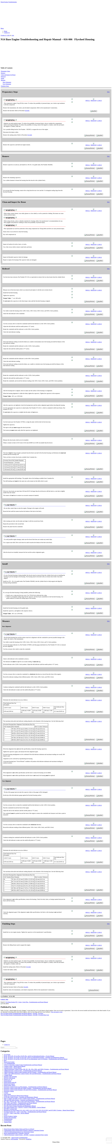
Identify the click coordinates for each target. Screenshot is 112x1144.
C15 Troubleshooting (9, 1063)
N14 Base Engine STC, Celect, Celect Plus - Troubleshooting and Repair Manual (27, 1002)
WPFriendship (14, 1139)
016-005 (27, 110)
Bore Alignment (7, 82)
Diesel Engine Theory (9, 1085)
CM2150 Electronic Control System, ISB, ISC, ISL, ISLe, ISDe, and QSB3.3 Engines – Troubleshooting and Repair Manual (36, 1069)
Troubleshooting (8, 1119)
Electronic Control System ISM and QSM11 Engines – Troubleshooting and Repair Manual (27, 1088)
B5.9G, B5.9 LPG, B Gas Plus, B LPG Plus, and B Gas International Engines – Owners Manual (29, 1056)
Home (5, 31)
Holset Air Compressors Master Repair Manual (16, 1095)
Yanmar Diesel (8, 1122)
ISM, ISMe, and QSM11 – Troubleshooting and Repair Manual (20, 1103)
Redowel (3, 76)
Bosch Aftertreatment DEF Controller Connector (16, 1133)
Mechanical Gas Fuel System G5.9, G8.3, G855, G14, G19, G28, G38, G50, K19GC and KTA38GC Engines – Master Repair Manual (39, 1110)
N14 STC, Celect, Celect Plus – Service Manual (16, 1113)
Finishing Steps (5, 86)
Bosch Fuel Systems (9, 1062)
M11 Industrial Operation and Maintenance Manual (17, 1104)
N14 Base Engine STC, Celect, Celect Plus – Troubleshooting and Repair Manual (25, 1111)
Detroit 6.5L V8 (8, 1079)
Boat (5, 1060)
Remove (3, 73)
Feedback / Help (4, 999)
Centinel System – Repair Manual (12, 1067)
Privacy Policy (56, 1142)
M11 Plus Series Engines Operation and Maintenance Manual (20, 1106)
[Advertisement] (56, 15)
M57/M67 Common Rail (10, 1109)
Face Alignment (7, 84)
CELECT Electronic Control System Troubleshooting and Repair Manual (23, 1065)
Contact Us (7, 32)
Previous (92, 135)
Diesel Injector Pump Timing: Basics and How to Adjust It (19, 1129)
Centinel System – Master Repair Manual (14, 1066)
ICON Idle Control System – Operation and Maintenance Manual (21, 1097)
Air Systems (7, 1054)
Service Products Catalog (10, 1116)
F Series (6, 1092)
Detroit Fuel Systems (9, 1084)
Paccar (5, 1114)
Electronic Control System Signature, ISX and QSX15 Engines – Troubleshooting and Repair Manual (30, 1089)
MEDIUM (93, 100)
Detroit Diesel (7, 1081)
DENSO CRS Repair (9, 1078)
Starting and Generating (10, 1117)
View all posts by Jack (56, 1012)
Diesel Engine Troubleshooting (9, 2)
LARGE (99, 100)
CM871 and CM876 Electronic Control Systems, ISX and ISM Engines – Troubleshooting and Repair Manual (32, 1073)
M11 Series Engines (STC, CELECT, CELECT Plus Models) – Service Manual (24, 1107)
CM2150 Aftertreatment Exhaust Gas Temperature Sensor (19, 1132)
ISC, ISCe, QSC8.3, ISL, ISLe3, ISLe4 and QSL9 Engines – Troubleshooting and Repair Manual (29, 1101)
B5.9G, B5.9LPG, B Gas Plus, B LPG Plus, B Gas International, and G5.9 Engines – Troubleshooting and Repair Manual (35, 1059)
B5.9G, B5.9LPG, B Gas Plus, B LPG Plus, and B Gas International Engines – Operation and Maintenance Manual (34, 1057)
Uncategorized (7, 1120)
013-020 (29, 135)
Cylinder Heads (8, 1075)
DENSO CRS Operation (10, 1076)
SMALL (87, 100)
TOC (108, 92)
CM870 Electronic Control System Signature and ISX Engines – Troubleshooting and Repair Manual (30, 1072)
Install (2, 78)
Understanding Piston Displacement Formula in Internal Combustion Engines (24, 1130)
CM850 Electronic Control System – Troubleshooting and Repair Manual (23, 1070)
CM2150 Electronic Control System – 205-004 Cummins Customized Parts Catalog (26, 1135)
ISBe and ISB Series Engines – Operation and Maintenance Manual (21, 1100)
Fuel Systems (7, 1094)
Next (95, 111)
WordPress (28, 1139)
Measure (3, 80)
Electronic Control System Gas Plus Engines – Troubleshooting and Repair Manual (25, 1087)
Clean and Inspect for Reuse (8, 75)
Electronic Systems (9, 1091)
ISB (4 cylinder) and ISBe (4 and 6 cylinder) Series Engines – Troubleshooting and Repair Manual (29, 1098)
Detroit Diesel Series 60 (10, 1082)
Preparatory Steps (5, 71)
